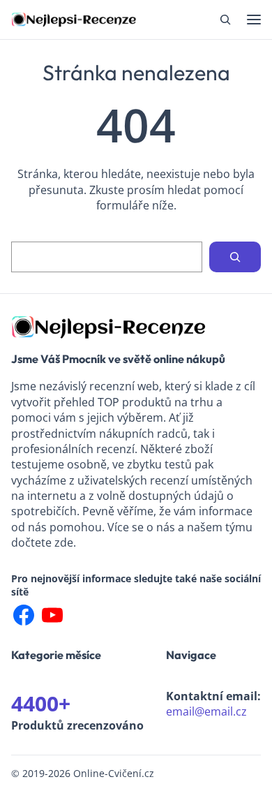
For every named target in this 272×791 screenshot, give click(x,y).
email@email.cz (206, 711)
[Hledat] (235, 257)
